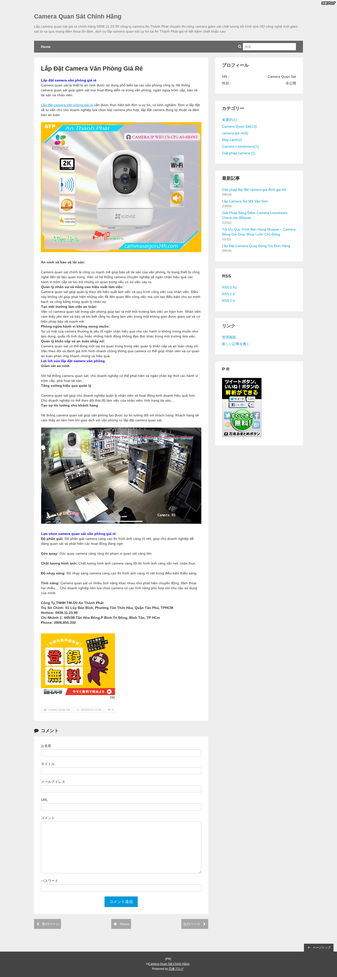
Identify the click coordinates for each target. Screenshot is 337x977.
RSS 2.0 (228, 301)
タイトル (48, 764)
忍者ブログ (176, 969)
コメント (48, 818)
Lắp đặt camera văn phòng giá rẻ (67, 105)
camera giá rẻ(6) (235, 133)
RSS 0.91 (229, 287)
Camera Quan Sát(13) (239, 126)
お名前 (46, 746)
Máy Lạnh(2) (232, 140)
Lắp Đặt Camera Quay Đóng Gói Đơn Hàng (256, 246)
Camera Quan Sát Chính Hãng (77, 16)
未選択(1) (229, 120)
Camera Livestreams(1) (240, 146)
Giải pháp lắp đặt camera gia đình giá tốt (254, 190)
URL (44, 800)
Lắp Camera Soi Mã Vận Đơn (245, 201)
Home (46, 47)
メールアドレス (53, 782)
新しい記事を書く (236, 344)
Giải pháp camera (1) (238, 153)
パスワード (49, 881)
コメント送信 (121, 901)
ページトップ (321, 947)
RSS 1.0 (228, 294)
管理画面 (229, 337)
